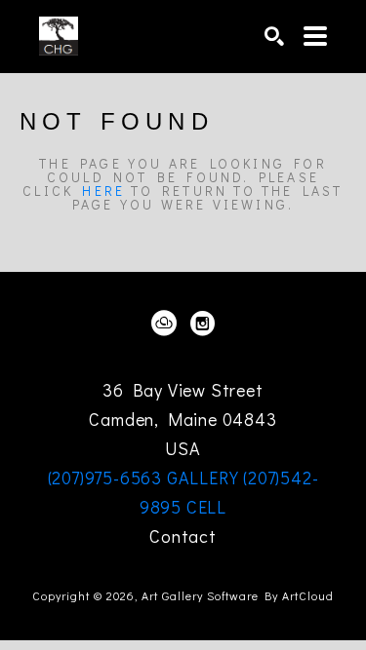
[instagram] (203, 323)
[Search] (274, 36)
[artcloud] (164, 323)
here (103, 190)
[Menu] (315, 36)
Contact (183, 536)
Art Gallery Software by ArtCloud (238, 595)
